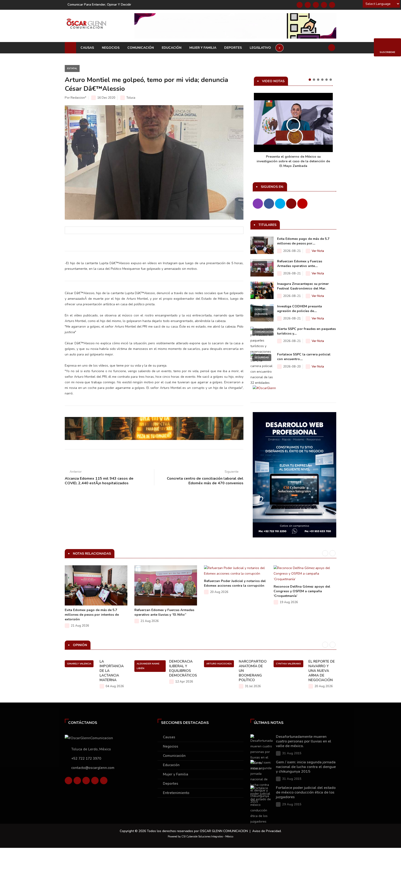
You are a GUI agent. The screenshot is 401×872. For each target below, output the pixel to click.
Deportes (233, 48)
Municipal (261, 287)
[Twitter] (308, 5)
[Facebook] (300, 5)
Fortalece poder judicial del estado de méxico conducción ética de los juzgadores (306, 792)
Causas (87, 48)
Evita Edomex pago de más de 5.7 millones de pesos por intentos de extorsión (92, 614)
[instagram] (332, 5)
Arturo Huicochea (219, 663)
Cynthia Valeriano (288, 663)
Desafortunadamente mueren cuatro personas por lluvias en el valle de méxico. (303, 741)
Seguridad (262, 357)
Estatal (72, 68)
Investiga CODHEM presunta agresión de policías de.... (299, 308)
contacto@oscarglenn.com (92, 767)
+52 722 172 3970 (86, 758)
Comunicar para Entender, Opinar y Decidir (99, 4)
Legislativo (260, 48)
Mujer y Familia (202, 48)
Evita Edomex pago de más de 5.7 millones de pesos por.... (303, 241)
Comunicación (140, 48)
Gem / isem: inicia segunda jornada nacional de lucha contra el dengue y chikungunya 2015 (306, 767)
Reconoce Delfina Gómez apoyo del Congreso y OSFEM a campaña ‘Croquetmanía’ (302, 591)
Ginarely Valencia (79, 663)
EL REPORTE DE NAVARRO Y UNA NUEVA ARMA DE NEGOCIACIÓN (321, 670)
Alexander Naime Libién (148, 666)
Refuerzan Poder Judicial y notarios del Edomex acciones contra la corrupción (235, 583)
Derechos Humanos (261, 312)
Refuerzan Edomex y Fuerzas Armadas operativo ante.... (299, 263)
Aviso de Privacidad (266, 831)
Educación (171, 48)
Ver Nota (318, 251)
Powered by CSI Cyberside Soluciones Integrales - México (200, 836)
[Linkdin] (316, 5)
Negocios (111, 48)
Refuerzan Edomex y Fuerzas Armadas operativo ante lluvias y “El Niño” (164, 612)
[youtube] (324, 5)
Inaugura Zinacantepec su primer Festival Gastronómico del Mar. (303, 286)
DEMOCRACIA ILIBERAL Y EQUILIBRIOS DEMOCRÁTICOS (183, 668)
